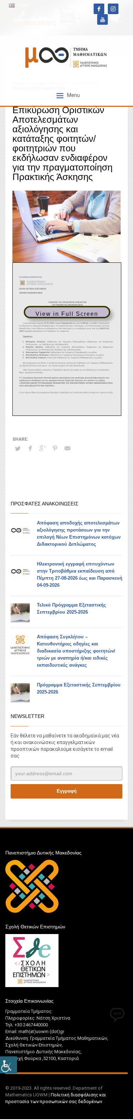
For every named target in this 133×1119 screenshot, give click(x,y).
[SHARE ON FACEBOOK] (30, 448)
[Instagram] (113, 9)
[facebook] (99, 9)
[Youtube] (102, 19)
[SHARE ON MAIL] (67, 448)
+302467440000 (53, 19)
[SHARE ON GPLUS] (42, 448)
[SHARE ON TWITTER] (17, 448)
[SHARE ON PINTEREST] (55, 448)
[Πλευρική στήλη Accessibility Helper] (8, 1064)
